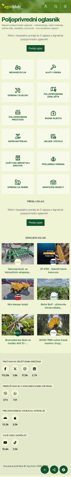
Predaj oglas (35, 48)
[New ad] (45, 470)
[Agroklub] (12, 6)
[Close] (56, 6)
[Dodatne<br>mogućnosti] (63, 470)
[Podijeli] (54, 470)
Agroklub (31, 466)
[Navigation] (65, 6)
